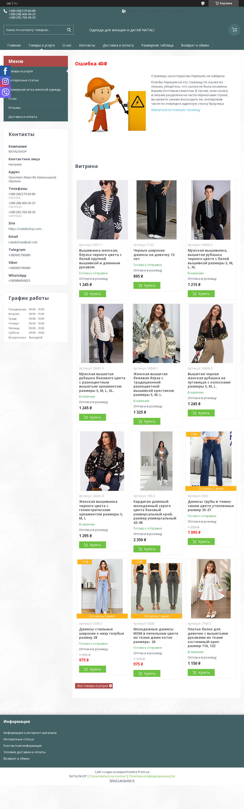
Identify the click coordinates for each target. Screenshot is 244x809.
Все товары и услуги (92, 686)
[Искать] (69, 30)
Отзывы (14, 107)
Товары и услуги (41, 45)
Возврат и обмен (195, 45)
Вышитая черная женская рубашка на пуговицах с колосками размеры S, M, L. (209, 380)
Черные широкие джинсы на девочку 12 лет (153, 254)
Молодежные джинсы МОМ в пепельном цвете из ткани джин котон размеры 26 (155, 635)
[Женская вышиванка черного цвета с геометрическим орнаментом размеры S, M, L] (102, 461)
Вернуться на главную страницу (175, 110)
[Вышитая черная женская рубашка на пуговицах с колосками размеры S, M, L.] (211, 333)
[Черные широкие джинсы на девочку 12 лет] (156, 210)
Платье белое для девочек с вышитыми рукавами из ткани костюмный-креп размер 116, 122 (208, 637)
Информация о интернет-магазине (30, 733)
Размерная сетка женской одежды (34, 89)
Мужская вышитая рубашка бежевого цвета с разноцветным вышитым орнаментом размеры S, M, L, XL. (102, 382)
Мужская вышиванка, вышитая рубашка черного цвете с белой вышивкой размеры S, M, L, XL (210, 258)
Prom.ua (143, 772)
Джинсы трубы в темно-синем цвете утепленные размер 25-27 (211, 505)
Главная (14, 45)
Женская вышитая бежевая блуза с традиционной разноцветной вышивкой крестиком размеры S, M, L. (153, 384)
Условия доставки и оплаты (25, 752)
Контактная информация (23, 745)
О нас (66, 45)
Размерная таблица (157, 45)
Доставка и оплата (118, 45)
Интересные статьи (23, 80)
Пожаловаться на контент (108, 776)
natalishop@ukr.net (23, 242)
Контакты (87, 45)
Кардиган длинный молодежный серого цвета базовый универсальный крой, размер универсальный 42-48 (154, 512)
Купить (95, 293)
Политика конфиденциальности (152, 776)
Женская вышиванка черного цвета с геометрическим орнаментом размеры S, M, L (101, 509)
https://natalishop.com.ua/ (26, 229)
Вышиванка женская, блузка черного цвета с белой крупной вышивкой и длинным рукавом (100, 258)
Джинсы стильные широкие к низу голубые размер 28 (101, 633)
